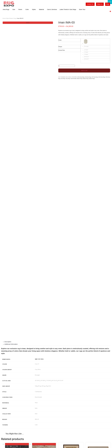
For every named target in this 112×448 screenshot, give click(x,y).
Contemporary (38, 391)
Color (60, 40)
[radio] (97, 41)
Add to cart (84, 70)
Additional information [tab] (11, 344)
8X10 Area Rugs (101, 77)
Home (4, 18)
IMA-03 (37, 419)
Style (7, 18)
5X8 (36, 386)
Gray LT (37, 364)
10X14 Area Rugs (81, 77)
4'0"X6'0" (37, 380)
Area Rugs (63, 78)
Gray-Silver (38, 369)
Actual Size (61, 50)
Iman (36, 413)
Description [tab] (7, 342)
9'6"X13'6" (60, 380)
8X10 (39, 386)
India (36, 408)
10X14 (43, 386)
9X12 (49, 386)
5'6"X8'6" (43, 380)
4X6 (46, 386)
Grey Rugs (68, 78)
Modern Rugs (13, 18)
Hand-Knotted (73, 78)
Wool (36, 402)
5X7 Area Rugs (95, 77)
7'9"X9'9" (48, 380)
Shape (60, 46)
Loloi (36, 424)
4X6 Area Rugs (88, 77)
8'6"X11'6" (54, 380)
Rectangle (37, 375)
